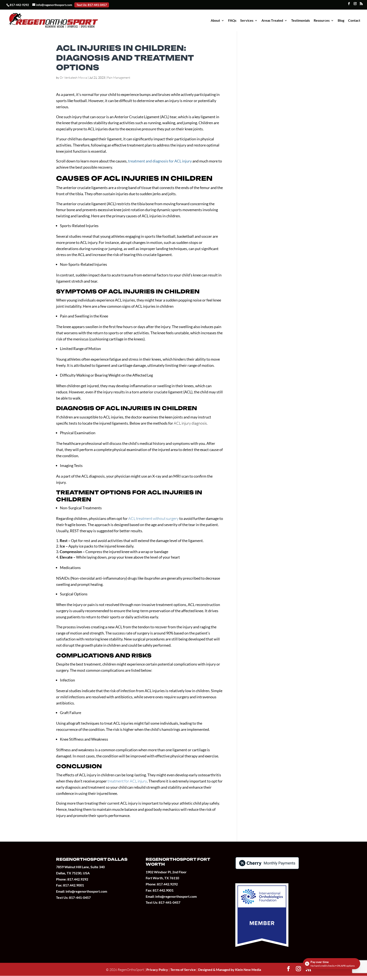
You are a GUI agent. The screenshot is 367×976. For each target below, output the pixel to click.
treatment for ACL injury (127, 781)
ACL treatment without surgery (153, 518)
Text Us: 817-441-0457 (91, 5)
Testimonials (300, 20)
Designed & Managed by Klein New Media (229, 969)
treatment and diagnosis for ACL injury (160, 161)
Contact (354, 20)
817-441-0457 (80, 897)
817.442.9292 (77, 879)
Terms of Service (183, 969)
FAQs (232, 20)
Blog (341, 20)
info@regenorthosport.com (86, 891)
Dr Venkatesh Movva (73, 77)
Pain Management (118, 77)
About (215, 20)
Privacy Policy (157, 969)
